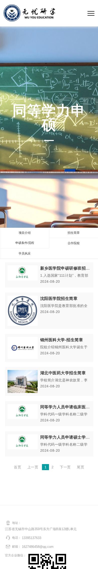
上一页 (32, 467)
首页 (17, 467)
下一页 (65, 467)
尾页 (80, 467)
